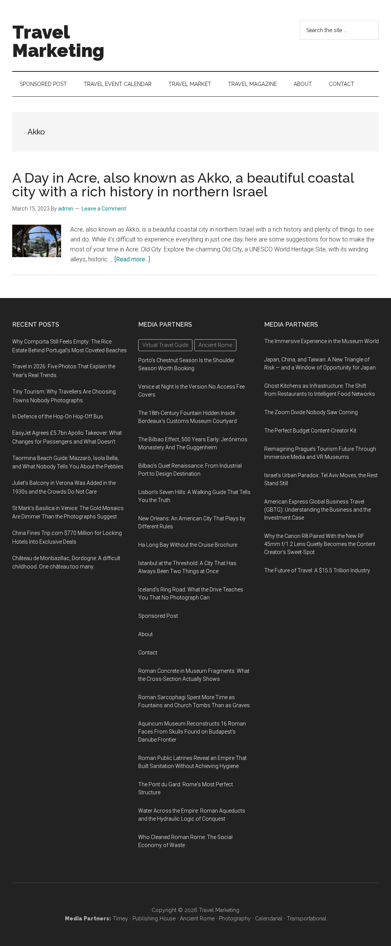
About (145, 634)
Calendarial (269, 918)
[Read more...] (132, 259)
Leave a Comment (104, 209)
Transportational (306, 918)
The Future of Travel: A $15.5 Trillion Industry (317, 570)
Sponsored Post (158, 616)
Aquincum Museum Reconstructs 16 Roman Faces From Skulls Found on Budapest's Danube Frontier (192, 732)
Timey (120, 918)
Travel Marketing (58, 41)
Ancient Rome (197, 918)
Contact (147, 653)
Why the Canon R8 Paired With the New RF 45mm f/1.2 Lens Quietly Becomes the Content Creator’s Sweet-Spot (319, 544)
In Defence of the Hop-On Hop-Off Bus (57, 416)
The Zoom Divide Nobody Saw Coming (311, 412)
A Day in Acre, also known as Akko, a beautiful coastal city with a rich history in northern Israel (183, 184)
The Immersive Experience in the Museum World (321, 341)
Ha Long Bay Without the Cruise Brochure (187, 545)
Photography (235, 918)
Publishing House (154, 918)
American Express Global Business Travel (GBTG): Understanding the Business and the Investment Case (317, 510)
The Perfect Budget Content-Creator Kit (310, 431)
